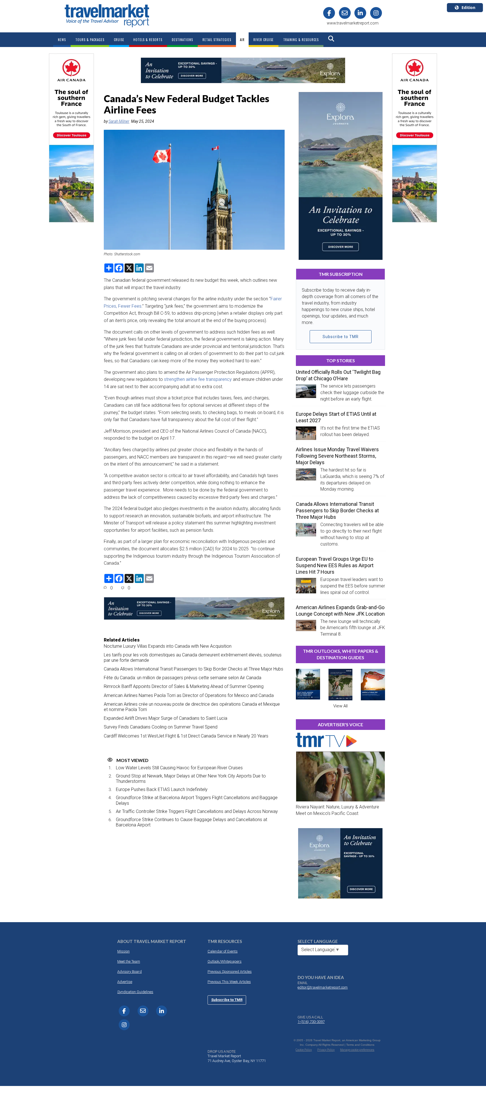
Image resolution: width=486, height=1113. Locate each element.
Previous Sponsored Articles (230, 971)
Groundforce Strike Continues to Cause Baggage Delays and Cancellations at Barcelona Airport (191, 822)
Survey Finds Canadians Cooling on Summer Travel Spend (160, 727)
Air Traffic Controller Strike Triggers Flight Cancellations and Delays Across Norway (197, 811)
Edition (468, 7)
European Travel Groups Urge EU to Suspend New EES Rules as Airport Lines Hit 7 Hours (335, 565)
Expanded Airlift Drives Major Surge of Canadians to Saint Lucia (165, 718)
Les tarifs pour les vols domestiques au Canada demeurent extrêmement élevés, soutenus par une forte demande (193, 657)
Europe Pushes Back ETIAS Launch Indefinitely (162, 789)
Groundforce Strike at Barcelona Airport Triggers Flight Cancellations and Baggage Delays (197, 800)
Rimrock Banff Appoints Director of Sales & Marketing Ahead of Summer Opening (184, 686)
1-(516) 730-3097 (311, 1022)
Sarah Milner (119, 121)
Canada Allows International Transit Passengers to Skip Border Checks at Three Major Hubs (193, 669)
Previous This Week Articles (229, 982)
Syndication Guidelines (135, 992)
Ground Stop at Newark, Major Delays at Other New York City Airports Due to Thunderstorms (191, 778)
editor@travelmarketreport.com (323, 987)
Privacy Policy (326, 1049)
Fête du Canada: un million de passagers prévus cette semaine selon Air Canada (182, 677)
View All (340, 706)
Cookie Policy (304, 1049)
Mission (123, 951)
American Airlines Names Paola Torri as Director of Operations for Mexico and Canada (189, 695)
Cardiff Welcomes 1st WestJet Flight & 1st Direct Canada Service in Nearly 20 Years (186, 736)
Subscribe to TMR (341, 336)
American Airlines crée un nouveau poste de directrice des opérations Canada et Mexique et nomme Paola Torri (192, 706)
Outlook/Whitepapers (225, 961)
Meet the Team (128, 961)
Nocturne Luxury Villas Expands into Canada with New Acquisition (167, 646)
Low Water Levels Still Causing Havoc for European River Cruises (179, 767)
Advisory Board (129, 971)
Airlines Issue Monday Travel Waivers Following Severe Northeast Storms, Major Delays (337, 455)
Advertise (124, 982)
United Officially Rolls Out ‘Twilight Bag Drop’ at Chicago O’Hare (338, 375)
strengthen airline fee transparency (198, 379)
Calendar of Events (223, 951)
